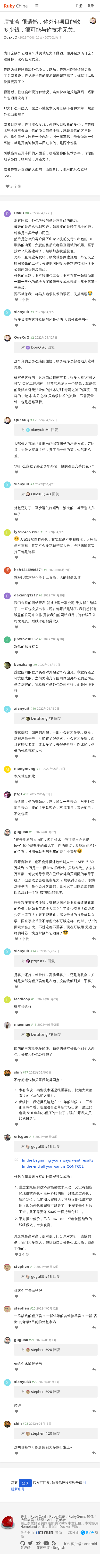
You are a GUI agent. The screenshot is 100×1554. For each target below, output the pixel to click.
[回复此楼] (94, 300)
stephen (21, 1266)
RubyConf (38, 1516)
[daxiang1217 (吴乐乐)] (7, 595)
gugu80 (21, 831)
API (49, 1519)
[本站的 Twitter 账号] (30, 1543)
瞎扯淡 (12, 21)
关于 (23, 1516)
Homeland (28, 1526)
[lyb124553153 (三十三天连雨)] (7, 532)
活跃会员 (27, 1519)
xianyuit (22, 311)
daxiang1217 (26, 595)
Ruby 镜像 (57, 1516)
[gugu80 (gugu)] (7, 832)
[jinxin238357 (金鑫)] (7, 639)
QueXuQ (10, 37)
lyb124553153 (27, 531)
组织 (40, 1519)
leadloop (22, 998)
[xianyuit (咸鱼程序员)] (7, 312)
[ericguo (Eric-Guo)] (7, 1136)
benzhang (23, 664)
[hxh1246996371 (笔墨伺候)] (7, 570)
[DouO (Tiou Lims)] (7, 213)
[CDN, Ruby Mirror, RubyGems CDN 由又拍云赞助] (87, 1533)
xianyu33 (22, 1381)
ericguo (21, 1136)
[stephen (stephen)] (7, 1267)
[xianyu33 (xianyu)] (7, 1382)
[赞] (16, 325)
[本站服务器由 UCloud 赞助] (44, 1532)
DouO (19, 212)
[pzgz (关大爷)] (7, 794)
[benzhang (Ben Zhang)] (7, 665)
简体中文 (43, 1547)
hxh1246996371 (28, 569)
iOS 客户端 (72, 1543)
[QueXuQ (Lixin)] (93, 20)
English (59, 1547)
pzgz (18, 793)
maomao (22, 1024)
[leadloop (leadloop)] (7, 999)
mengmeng (24, 768)
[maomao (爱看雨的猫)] (7, 1025)
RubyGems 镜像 (81, 1516)
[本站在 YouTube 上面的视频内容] (46, 1543)
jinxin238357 (26, 638)
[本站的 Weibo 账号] (38, 1543)
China (16, 6)
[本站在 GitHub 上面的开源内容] (22, 1543)
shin (18, 1072)
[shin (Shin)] (7, 1072)
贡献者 (61, 1519)
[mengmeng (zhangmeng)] (7, 768)
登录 (90, 5)
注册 (79, 5)
